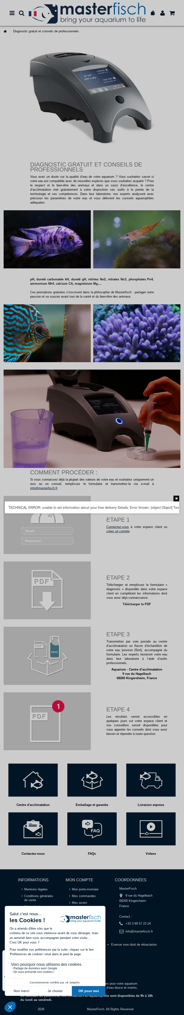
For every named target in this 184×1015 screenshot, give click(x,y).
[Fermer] (176, 498)
